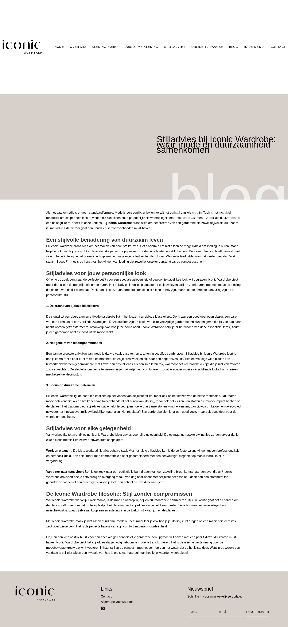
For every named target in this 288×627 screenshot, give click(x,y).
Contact (278, 46)
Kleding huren (105, 46)
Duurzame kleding (141, 46)
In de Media (254, 46)
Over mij (78, 46)
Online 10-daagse (207, 46)
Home (59, 46)
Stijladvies (175, 46)
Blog (233, 46)
